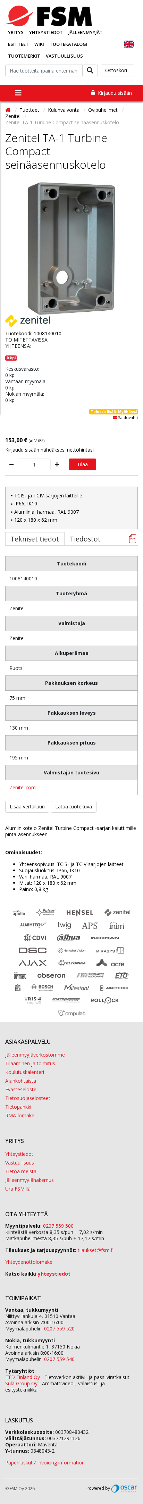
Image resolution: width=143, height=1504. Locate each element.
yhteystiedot (54, 1273)
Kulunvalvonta (64, 110)
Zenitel (13, 116)
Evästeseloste (20, 1089)
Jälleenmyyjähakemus (29, 1180)
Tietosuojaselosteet (27, 1098)
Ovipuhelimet (103, 110)
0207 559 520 (59, 1328)
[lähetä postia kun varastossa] (115, 417)
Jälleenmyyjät (85, 32)
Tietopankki (18, 1106)
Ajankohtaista (20, 1080)
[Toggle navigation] (18, 93)
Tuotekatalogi (68, 44)
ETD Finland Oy (22, 1377)
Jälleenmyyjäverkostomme (35, 1054)
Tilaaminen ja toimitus (30, 1063)
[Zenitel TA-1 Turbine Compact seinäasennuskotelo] (71, 248)
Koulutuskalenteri (24, 1072)
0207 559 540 (59, 1359)
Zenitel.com (22, 787)
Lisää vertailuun (27, 806)
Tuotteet (30, 110)
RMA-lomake (19, 1115)
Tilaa (82, 464)
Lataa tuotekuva (73, 806)
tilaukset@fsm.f (95, 1250)
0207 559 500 (58, 1225)
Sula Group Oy (21, 1383)
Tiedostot (85, 539)
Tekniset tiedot (34, 539)
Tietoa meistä (20, 1171)
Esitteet (18, 44)
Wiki (39, 44)
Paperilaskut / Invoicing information (45, 1462)
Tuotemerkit (24, 56)
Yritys (16, 32)
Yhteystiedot (46, 32)
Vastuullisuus (64, 56)
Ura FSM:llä (18, 1188)
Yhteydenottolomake (28, 1262)
